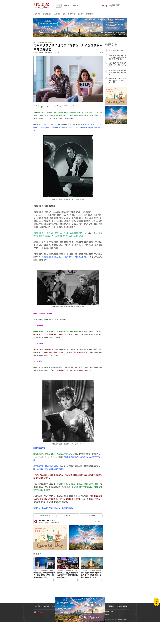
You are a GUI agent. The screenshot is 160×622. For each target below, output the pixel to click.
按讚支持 (68, 515)
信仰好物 (66, 6)
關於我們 (37, 606)
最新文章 (37, 14)
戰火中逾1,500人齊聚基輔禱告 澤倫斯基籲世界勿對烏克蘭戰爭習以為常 (44, 575)
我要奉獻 (97, 521)
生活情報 (80, 14)
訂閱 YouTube (92, 515)
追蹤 (58, 52)
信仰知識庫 (89, 14)
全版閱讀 (75, 6)
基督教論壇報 (47, 14)
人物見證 (57, 14)
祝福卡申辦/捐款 (122, 606)
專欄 (64, 14)
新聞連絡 (46, 606)
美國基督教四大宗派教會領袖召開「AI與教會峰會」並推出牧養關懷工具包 (91, 575)
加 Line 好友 (46, 515)
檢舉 (101, 52)
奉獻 (117, 6)
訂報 (113, 6)
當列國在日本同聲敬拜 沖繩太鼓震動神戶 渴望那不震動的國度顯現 (67, 575)
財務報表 (111, 606)
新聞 (59, 6)
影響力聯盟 (71, 14)
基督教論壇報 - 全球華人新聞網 (41, 6)
